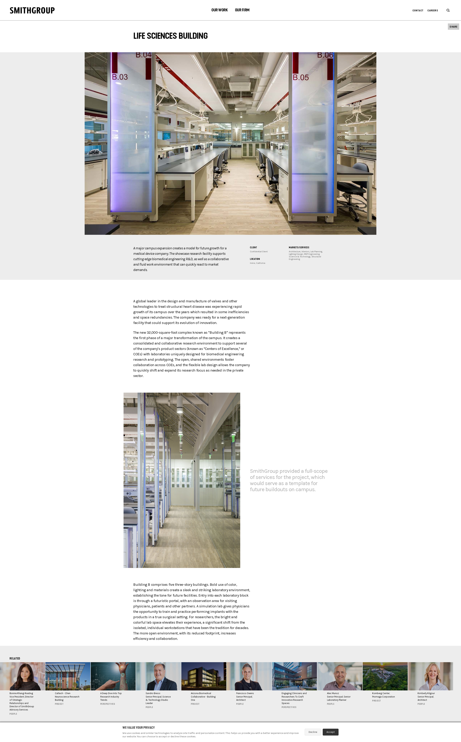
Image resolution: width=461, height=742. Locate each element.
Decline (312, 732)
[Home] (32, 10)
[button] (219, 10)
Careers (433, 10)
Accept (330, 732)
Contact (418, 10)
